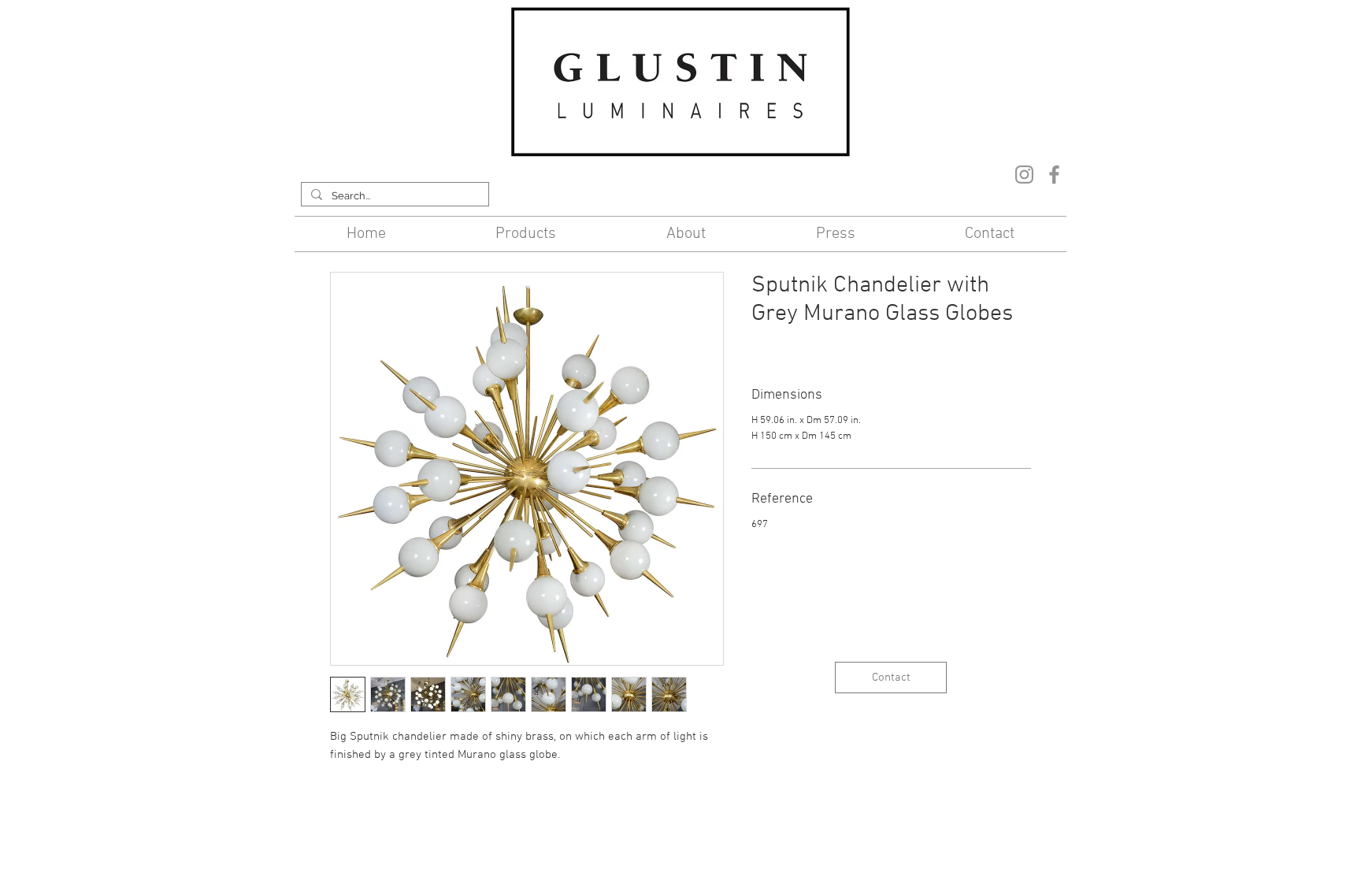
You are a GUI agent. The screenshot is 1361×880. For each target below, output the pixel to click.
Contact (553, 814)
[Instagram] (1024, 174)
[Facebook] (1054, 174)
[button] (526, 234)
